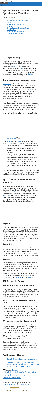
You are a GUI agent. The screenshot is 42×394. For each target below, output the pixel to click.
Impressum (6, 384)
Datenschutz (15, 384)
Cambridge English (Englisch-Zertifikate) (20, 363)
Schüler (15, 67)
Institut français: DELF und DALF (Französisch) (23, 364)
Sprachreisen (7, 84)
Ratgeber (15, 370)
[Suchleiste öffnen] (1, 5)
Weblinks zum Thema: (16, 33)
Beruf (29, 277)
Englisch (30, 74)
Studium (18, 277)
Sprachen (6, 195)
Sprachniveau (15, 192)
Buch (19, 141)
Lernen (24, 102)
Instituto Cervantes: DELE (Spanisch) (19, 366)
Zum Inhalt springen (6, 1)
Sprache (9, 141)
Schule (5, 277)
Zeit (30, 89)
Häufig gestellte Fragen (16, 31)
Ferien (27, 89)
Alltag (22, 68)
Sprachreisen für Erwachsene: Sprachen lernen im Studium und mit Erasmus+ (20, 377)
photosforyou (11, 138)
